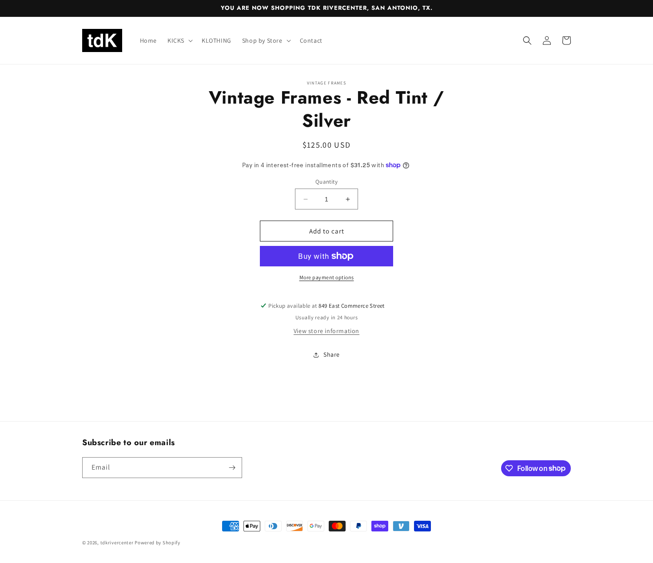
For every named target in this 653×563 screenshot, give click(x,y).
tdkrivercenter (117, 542)
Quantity (326, 181)
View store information (326, 331)
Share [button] (331, 354)
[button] (179, 40)
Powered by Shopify (157, 542)
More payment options (326, 277)
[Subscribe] (232, 467)
